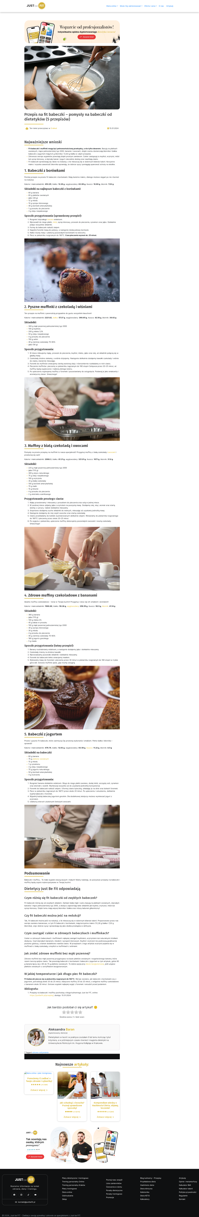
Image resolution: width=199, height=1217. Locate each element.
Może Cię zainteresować (130, 6)
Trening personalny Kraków (73, 1185)
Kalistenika (144, 1192)
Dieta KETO (145, 1196)
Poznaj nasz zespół (114, 1180)
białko (55, 318)
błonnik (105, 606)
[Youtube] (35, 1195)
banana (50, 219)
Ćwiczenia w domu (114, 1187)
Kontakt (182, 1199)
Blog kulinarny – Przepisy (150, 1178)
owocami (111, 452)
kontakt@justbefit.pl (26, 1202)
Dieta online (111, 6)
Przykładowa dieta (148, 1181)
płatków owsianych (41, 759)
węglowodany (73, 606)
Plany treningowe (69, 1189)
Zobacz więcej (37, 1090)
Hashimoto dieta (147, 1185)
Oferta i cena (149, 6)
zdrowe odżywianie (40, 1052)
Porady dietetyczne (114, 1190)
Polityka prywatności (187, 1192)
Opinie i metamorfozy (188, 1181)
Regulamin (183, 1196)
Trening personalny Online (73, 1181)
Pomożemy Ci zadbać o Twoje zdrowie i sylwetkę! (39, 1079)
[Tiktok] (28, 1195)
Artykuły (169, 6)
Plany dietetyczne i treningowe (75, 1178)
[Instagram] (21, 1195)
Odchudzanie (67, 1196)
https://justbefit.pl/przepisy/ (41, 995)
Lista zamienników (114, 1183)
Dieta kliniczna (146, 1189)
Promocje (110, 1197)
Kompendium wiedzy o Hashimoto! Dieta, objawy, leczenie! (105, 1107)
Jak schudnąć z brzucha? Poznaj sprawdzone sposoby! (72, 1107)
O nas (161, 6)
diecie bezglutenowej (95, 964)
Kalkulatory (144, 1199)
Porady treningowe (114, 1194)
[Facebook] (14, 1195)
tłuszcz (89, 748)
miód (55, 222)
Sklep (64, 1199)
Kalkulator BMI (185, 1185)
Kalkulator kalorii (186, 1189)
